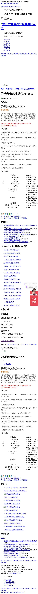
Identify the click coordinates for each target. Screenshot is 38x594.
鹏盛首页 (3, 560)
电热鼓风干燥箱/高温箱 (11, 269)
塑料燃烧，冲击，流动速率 (12, 292)
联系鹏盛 (9, 3)
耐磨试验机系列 (9, 286)
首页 (2, 89)
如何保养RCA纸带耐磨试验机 (13, 232)
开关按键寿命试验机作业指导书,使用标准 (17, 229)
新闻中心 (7, 45)
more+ (3, 538)
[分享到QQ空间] (1, 214)
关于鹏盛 (3, 3)
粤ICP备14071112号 (15, 573)
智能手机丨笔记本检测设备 (12, 295)
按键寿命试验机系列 (10, 276)
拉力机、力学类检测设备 (12, 250)
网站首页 (7, 39)
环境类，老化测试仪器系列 (12, 266)
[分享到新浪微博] (3, 214)
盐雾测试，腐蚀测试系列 (12, 263)
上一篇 (11, 216)
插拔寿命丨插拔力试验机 (12, 279)
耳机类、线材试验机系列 (12, 273)
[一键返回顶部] (9, 585)
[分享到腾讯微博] (5, 214)
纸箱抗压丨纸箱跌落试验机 (12, 282)
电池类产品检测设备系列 (12, 305)
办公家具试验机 (9, 302)
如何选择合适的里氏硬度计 (12, 238)
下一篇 (15, 218)
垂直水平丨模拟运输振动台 (12, 289)
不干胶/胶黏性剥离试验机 (12, 253)
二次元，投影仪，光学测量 (24, 89)
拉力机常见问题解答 (10, 236)
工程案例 (7, 43)
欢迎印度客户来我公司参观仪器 (14, 231)
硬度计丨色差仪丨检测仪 (12, 299)
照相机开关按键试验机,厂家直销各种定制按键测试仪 (20, 225)
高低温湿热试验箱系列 (11, 256)
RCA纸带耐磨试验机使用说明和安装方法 (17, 234)
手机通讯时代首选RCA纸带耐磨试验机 (16, 242)
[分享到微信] (9, 214)
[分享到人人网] (7, 214)
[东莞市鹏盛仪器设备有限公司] (11, 6)
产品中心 (7, 41)
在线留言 (7, 48)
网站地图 (15, 3)
